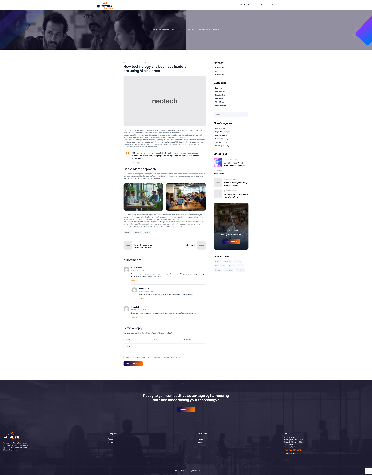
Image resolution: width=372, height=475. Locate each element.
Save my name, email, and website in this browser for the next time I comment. (153, 357)
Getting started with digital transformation (236, 195)
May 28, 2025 (219, 170)
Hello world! (219, 173)
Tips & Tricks (219, 102)
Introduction (220, 95)
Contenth (228, 262)
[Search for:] (231, 114)
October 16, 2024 (231, 179)
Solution (147, 232)
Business (127, 232)
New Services (164, 30)
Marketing (138, 232)
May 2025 (218, 71)
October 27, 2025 (231, 159)
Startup (240, 266)
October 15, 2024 (130, 62)
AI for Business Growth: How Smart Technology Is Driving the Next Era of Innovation (235, 164)
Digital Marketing (221, 91)
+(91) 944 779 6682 (292, 450)
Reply (135, 280)
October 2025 (220, 68)
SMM (223, 266)
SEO (216, 266)
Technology (240, 270)
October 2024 (220, 75)
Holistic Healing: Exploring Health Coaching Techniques (235, 184)
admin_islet (145, 62)
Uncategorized (220, 105)
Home (155, 30)
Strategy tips (229, 270)
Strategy (217, 270)
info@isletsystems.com (292, 453)
